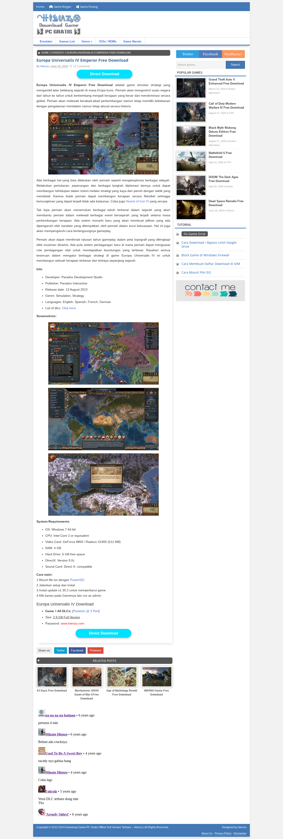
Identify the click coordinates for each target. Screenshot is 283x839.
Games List (67, 41)
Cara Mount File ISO (196, 272)
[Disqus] (104, 763)
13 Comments (81, 66)
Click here (69, 308)
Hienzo (44, 66)
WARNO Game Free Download (156, 692)
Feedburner (233, 54)
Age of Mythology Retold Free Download (121, 692)
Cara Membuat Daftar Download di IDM (211, 264)
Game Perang (89, 7)
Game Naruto (132, 41)
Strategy (57, 52)
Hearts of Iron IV (137, 201)
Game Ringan (62, 7)
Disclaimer (240, 833)
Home (40, 7)
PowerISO (77, 580)
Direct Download (104, 74)
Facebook (77, 650)
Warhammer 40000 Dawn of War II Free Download (87, 694)
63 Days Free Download (52, 690)
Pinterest (95, 650)
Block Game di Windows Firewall (205, 255)
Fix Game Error (195, 234)
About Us (206, 833)
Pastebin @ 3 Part (86, 611)
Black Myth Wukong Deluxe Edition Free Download (222, 131)
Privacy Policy (223, 833)
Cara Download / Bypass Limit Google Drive (209, 244)
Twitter (60, 650)
